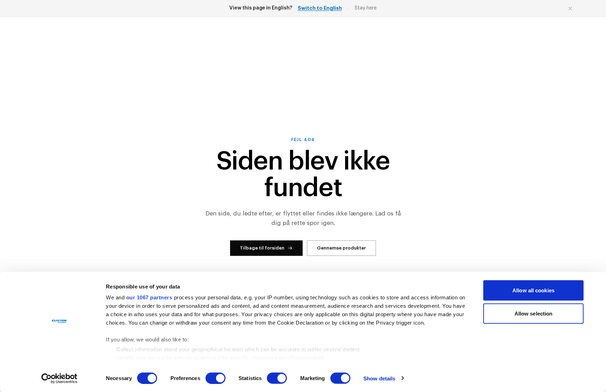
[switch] (215, 378)
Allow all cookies (533, 290)
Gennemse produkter (341, 248)
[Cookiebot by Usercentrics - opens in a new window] (59, 378)
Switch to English (320, 8)
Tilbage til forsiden (262, 248)
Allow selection (533, 313)
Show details (379, 378)
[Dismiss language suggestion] (570, 8)
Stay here (366, 8)
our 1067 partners (149, 297)
